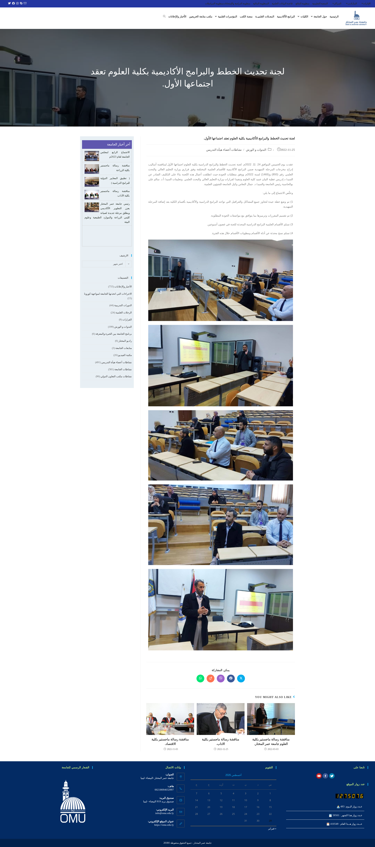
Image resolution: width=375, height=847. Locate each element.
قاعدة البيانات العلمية (282, 3)
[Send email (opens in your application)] (24, 3)
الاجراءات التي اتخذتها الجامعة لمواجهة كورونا (108, 293)
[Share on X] (241, 678)
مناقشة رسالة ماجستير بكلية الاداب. (220, 741)
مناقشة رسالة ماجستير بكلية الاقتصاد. (170, 741)
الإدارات (367, 3)
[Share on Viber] (221, 678)
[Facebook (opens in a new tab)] (13, 3)
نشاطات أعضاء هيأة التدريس (224, 149)
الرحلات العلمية (124, 312)
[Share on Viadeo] (210, 678)
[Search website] (164, 16)
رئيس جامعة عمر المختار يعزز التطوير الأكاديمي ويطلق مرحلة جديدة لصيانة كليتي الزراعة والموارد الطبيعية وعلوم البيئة (107, 213)
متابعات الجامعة (123, 348)
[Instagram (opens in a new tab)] (17, 3)
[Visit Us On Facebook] (325, 775)
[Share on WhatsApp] (200, 678)
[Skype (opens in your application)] (20, 3)
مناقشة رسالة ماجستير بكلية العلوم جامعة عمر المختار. (271, 741)
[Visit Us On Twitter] (332, 775)
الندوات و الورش (256, 149)
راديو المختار (125, 340)
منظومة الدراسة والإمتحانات (236, 3)
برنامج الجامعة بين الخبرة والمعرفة (114, 333)
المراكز (337, 3)
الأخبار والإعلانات (123, 286)
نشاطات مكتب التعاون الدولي (116, 376)
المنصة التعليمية (320, 3)
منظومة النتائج (302, 3)
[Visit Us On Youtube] (319, 775)
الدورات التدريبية (123, 305)
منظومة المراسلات (214, 3)
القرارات (127, 319)
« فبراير (272, 828)
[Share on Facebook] (231, 678)
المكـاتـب (352, 3)
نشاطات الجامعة (123, 369)
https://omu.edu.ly (164, 824)
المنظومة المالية (261, 3)
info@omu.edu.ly (164, 813)
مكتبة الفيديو (125, 355)
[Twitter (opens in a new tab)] (9, 3)
